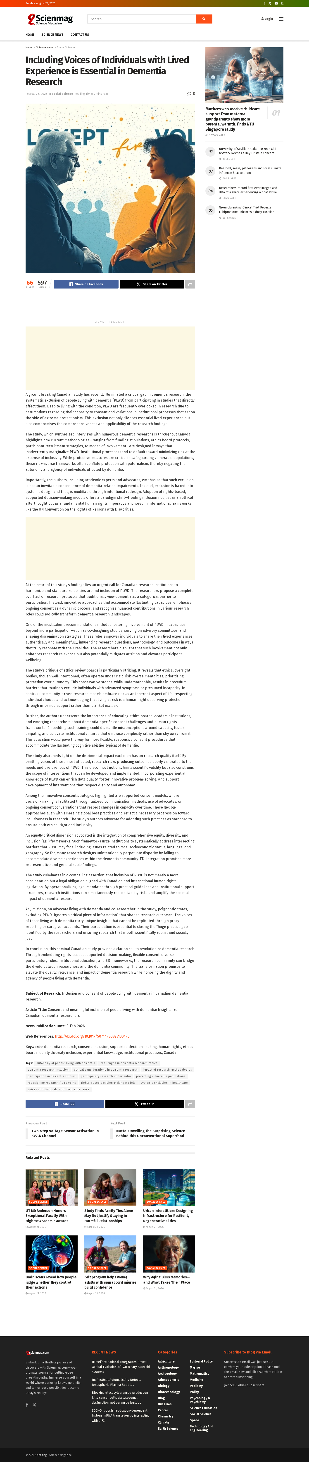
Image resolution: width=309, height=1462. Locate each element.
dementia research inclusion (48, 1069)
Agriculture (166, 1361)
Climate (163, 1422)
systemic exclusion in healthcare (164, 1082)
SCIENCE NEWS (52, 35)
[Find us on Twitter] (269, 3)
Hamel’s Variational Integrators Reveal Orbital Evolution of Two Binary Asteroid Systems (121, 1367)
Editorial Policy (201, 1361)
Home (29, 47)
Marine (195, 1368)
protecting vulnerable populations (160, 1076)
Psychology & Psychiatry (200, 1400)
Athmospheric (168, 1380)
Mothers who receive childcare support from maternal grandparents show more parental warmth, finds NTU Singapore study (232, 119)
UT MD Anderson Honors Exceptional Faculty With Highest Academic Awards (47, 1216)
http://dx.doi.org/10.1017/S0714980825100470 (92, 1036)
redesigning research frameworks (52, 1082)
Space (194, 1420)
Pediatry (196, 1386)
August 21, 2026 (37, 1226)
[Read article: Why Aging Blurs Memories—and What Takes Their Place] (169, 1254)
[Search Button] (204, 19)
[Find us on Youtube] (276, 3)
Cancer (163, 1410)
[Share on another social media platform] (190, 284)
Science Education (203, 1408)
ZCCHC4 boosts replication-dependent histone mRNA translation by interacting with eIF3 (121, 1416)
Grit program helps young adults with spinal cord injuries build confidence (110, 1282)
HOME (30, 35)
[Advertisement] (110, 306)
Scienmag (41, 1455)
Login (268, 19)
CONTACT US (80, 35)
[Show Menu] (281, 19)
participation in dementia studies (52, 1076)
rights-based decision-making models (108, 1082)
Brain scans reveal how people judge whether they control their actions (51, 1282)
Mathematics (199, 1374)
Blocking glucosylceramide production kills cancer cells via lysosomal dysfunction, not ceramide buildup (120, 1398)
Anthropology (168, 1368)
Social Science (66, 47)
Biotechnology (169, 1392)
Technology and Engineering (201, 1428)
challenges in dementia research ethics (128, 1063)
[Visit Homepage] (50, 19)
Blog (161, 1398)
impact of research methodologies (167, 1069)
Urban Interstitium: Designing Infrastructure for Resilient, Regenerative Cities (168, 1216)
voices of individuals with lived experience (59, 1089)
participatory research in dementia (106, 1076)
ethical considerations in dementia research (106, 1069)
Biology (163, 1386)
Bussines (165, 1404)
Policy (194, 1392)
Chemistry (165, 1416)
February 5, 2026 (36, 93)
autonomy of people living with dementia (65, 1063)
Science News (44, 47)
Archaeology (167, 1374)
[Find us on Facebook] (264, 3)
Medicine (196, 1380)
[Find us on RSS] (282, 3)
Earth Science (168, 1429)
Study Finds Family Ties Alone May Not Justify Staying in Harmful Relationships (108, 1216)
